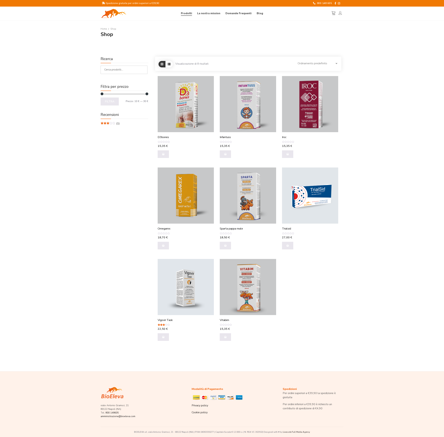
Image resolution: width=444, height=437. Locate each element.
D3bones (163, 137)
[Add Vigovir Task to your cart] (163, 337)
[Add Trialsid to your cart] (287, 245)
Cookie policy (200, 412)
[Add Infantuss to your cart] (225, 154)
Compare (207, 82)
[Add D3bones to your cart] (163, 154)
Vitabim (224, 320)
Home (104, 28)
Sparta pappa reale (231, 228)
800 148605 (112, 412)
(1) (110, 124)
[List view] (169, 64)
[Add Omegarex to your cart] (163, 245)
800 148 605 (324, 3)
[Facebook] (335, 3)
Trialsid (286, 228)
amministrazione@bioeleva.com (118, 416)
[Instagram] (339, 3)
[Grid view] (162, 64)
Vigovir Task (165, 320)
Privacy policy (200, 405)
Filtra (109, 101)
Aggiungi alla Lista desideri (207, 100)
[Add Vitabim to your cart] (225, 337)
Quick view (207, 91)
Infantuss (225, 137)
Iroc (284, 137)
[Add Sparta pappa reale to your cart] (225, 245)
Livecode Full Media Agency (296, 432)
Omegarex (164, 228)
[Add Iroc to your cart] (287, 154)
